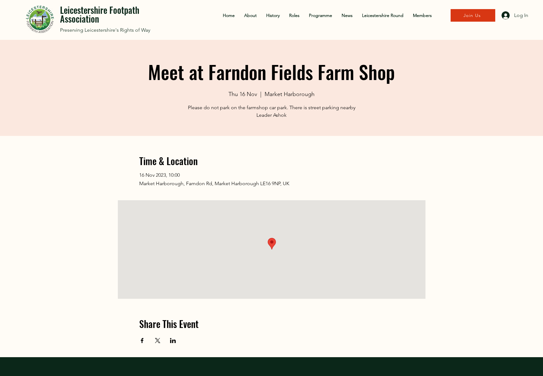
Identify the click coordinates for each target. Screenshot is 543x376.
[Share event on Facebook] (142, 340)
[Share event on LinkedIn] (173, 340)
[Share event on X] (158, 340)
